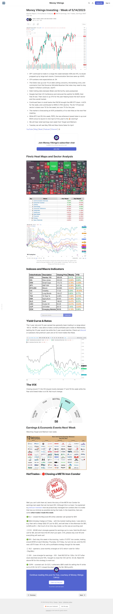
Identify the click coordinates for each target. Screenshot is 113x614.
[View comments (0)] (33, 24)
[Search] (89, 3)
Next (81, 595)
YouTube (29, 129)
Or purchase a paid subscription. (56, 586)
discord (83, 330)
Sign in (108, 3)
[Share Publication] (92, 3)
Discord (54, 129)
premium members (35, 508)
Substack (48, 610)
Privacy (56, 602)
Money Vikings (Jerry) (38, 18)
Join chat (56, 149)
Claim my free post (56, 582)
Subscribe (99, 3)
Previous (32, 595)
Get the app (64, 606)
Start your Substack (52, 606)
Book (40, 129)
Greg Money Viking (51, 18)
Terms (60, 602)
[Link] (24, 156)
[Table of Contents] (2, 307)
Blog (35, 129)
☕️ (59, 129)
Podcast (47, 129)
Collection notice (67, 602)
